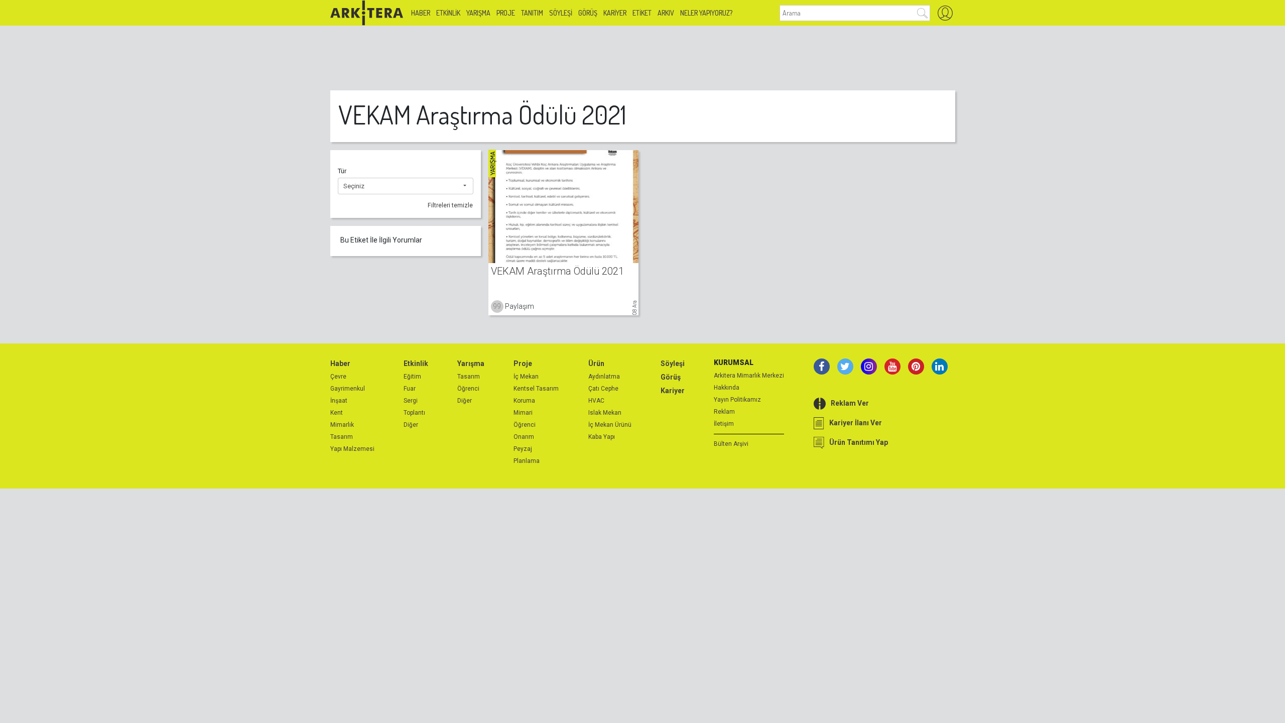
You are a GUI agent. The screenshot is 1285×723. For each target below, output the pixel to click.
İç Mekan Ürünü (609, 424)
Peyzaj (522, 448)
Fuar (410, 388)
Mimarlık (342, 424)
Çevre (338, 376)
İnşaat (338, 400)
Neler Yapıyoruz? (706, 13)
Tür (342, 171)
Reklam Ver (850, 403)
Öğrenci (468, 388)
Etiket (642, 13)
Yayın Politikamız (737, 399)
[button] (405, 186)
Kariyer (614, 13)
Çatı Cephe (603, 388)
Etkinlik (448, 13)
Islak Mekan (604, 412)
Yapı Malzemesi (352, 448)
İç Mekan (526, 376)
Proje (505, 13)
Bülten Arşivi (731, 443)
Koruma (524, 400)
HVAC (596, 400)
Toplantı (414, 412)
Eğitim (412, 376)
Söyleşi (560, 13)
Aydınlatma (604, 376)
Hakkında (726, 387)
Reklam (724, 411)
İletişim (724, 423)
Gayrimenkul (347, 388)
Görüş (587, 13)
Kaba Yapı (601, 436)
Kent (336, 412)
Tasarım (341, 436)
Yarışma (478, 13)
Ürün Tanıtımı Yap (858, 442)
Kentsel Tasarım (536, 388)
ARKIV (666, 13)
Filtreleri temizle (450, 205)
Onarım (523, 436)
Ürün (596, 363)
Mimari (523, 412)
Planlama (526, 460)
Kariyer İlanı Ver (855, 423)
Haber (420, 13)
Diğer (411, 424)
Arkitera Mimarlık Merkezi (749, 375)
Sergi (411, 400)
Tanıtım (532, 13)
